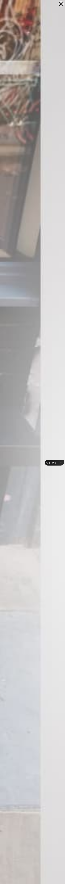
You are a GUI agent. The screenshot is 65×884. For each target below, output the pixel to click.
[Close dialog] (61, 4)
